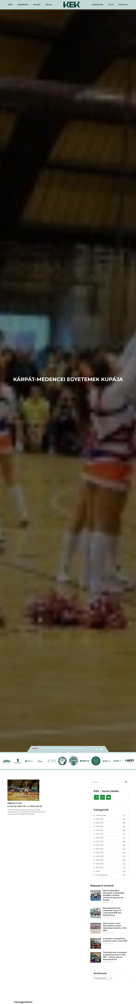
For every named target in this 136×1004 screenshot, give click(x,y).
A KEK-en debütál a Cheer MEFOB (24, 806)
